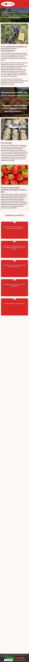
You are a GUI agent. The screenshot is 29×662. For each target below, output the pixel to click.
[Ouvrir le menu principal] (26, 4)
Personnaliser (8, 660)
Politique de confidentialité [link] (19, 660)
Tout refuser (20, 658)
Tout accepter (10, 658)
